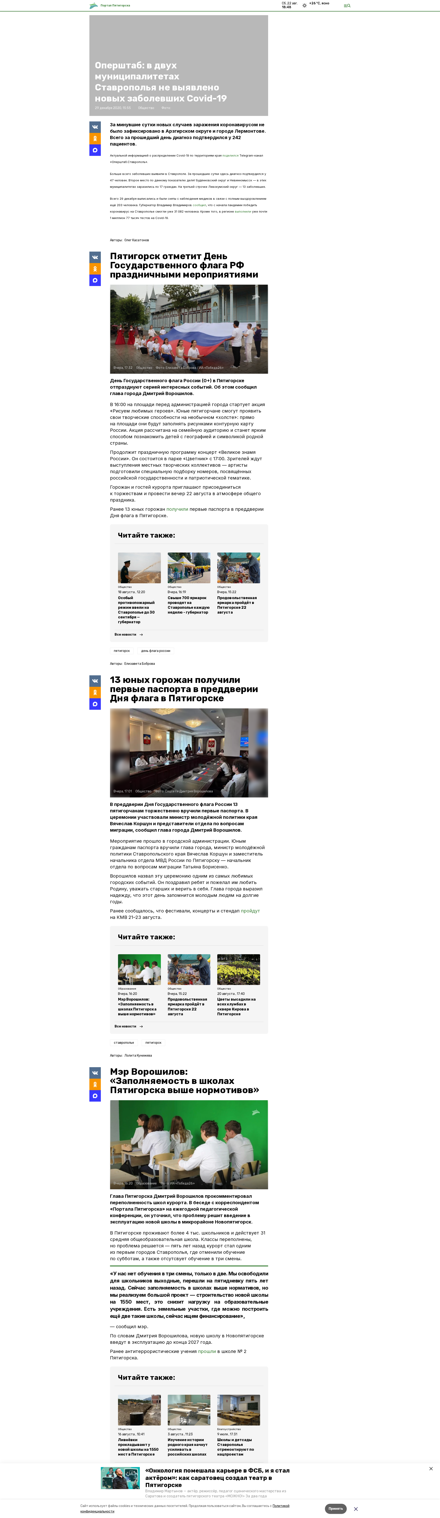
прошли (207, 1351)
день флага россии (155, 651)
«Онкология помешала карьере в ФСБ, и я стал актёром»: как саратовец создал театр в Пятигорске (217, 1477)
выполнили (243, 211)
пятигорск (122, 651)
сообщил (199, 205)
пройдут (250, 911)
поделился (231, 155)
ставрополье (124, 1043)
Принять (336, 1509)
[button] (120, 1478)
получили (177, 509)
